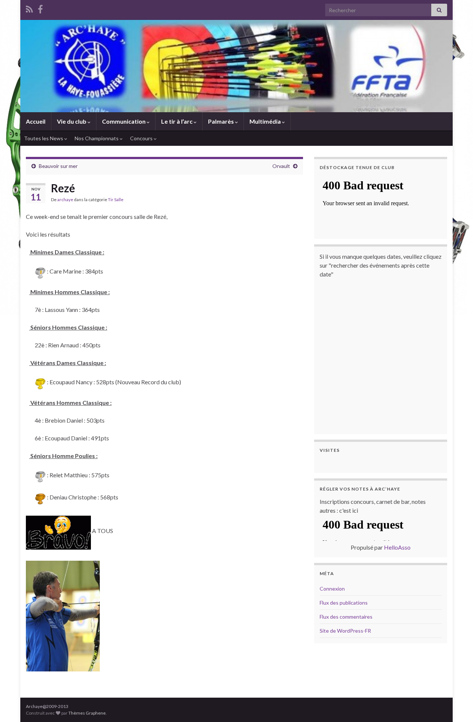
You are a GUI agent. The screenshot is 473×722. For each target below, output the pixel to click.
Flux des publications (344, 602)
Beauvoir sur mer (58, 166)
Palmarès (221, 121)
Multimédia (265, 121)
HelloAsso (397, 547)
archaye (65, 199)
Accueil (35, 121)
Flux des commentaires (346, 616)
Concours (142, 138)
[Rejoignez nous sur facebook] (40, 8)
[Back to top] (456, 705)
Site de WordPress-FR (345, 631)
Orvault (281, 166)
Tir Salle (115, 199)
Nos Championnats (97, 138)
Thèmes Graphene (87, 713)
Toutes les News (44, 138)
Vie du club (72, 121)
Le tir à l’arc (177, 121)
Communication (124, 121)
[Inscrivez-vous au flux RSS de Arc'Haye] (29, 8)
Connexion (332, 588)
